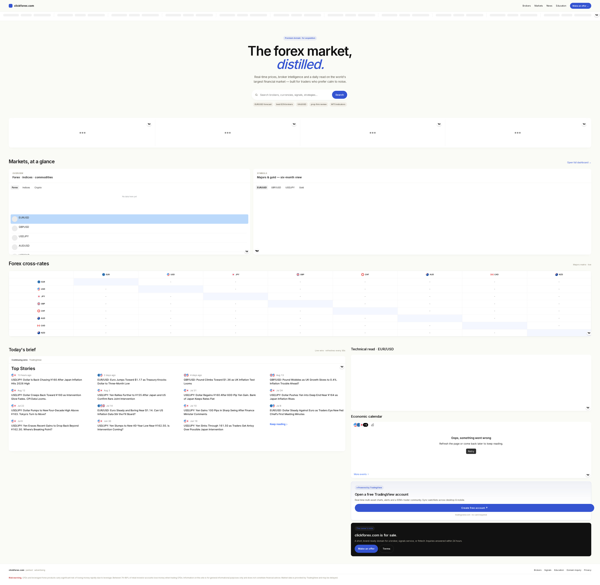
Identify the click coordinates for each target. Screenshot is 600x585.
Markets (539, 5)
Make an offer (366, 548)
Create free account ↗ (474, 507)
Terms (386, 548)
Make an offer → (580, 6)
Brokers (527, 5)
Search (339, 94)
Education (561, 5)
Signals (547, 570)
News (549, 5)
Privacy (587, 570)
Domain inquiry (574, 570)
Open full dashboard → (579, 162)
